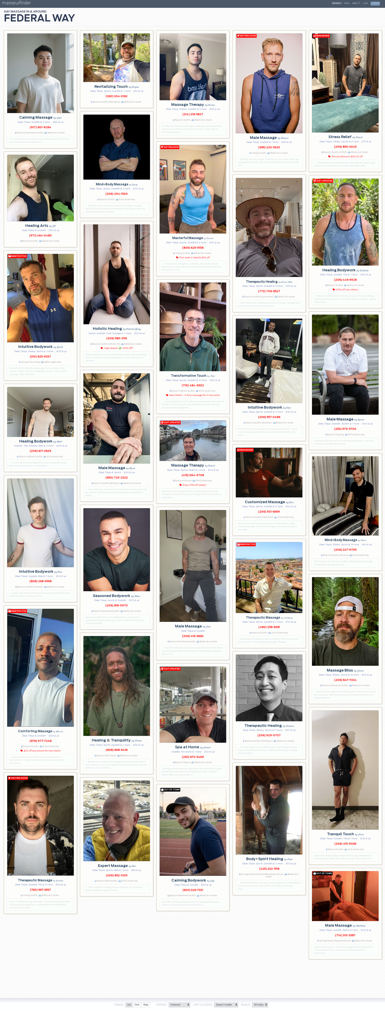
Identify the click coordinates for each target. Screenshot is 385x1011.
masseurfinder (16, 4)
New (347, 3)
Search (337, 3)
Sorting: (161, 1005)
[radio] (129, 1005)
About (356, 3)
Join (365, 3)
